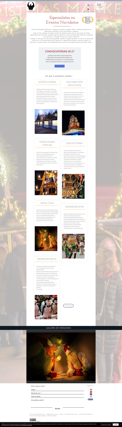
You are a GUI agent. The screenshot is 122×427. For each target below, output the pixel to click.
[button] (61, 356)
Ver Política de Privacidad (26, 425)
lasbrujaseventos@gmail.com (38, 414)
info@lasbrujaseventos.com (52, 414)
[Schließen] (120, 424)
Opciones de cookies (106, 424)
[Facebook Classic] (91, 394)
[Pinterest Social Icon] (91, 390)
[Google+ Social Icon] (91, 392)
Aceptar (115, 424)
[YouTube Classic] (91, 397)
